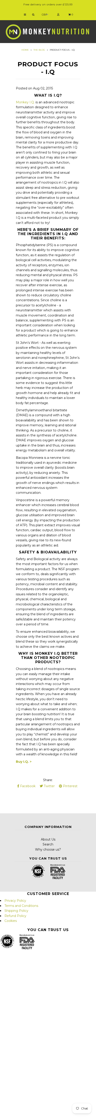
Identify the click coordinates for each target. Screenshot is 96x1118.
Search (48, 844)
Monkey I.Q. (25, 102)
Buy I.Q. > (23, 762)
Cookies (10, 921)
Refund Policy (15, 916)
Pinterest (69, 786)
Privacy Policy (15, 901)
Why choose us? (48, 849)
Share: (48, 780)
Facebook (27, 786)
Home (25, 49)
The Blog (39, 49)
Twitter (49, 786)
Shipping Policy (16, 911)
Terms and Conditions (21, 906)
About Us (48, 839)
